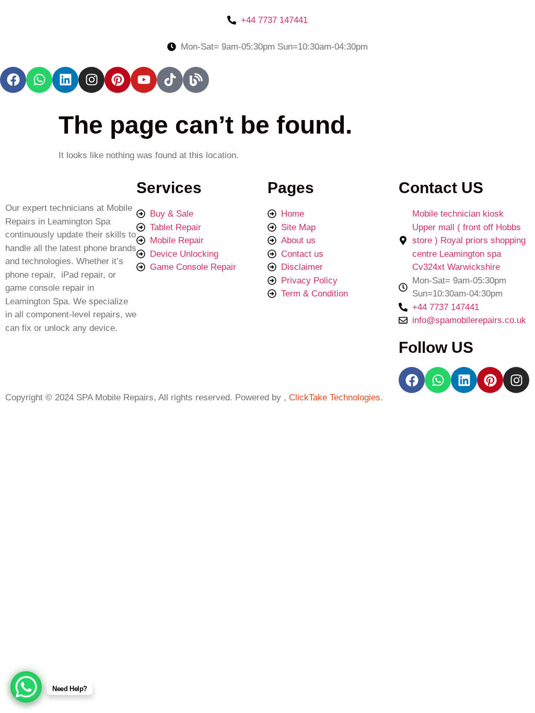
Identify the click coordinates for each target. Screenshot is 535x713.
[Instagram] (91, 80)
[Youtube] (144, 80)
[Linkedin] (65, 80)
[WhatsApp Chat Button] (26, 687)
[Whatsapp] (39, 80)
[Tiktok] (170, 80)
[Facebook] (13, 80)
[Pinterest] (117, 80)
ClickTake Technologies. (334, 397)
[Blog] (196, 80)
